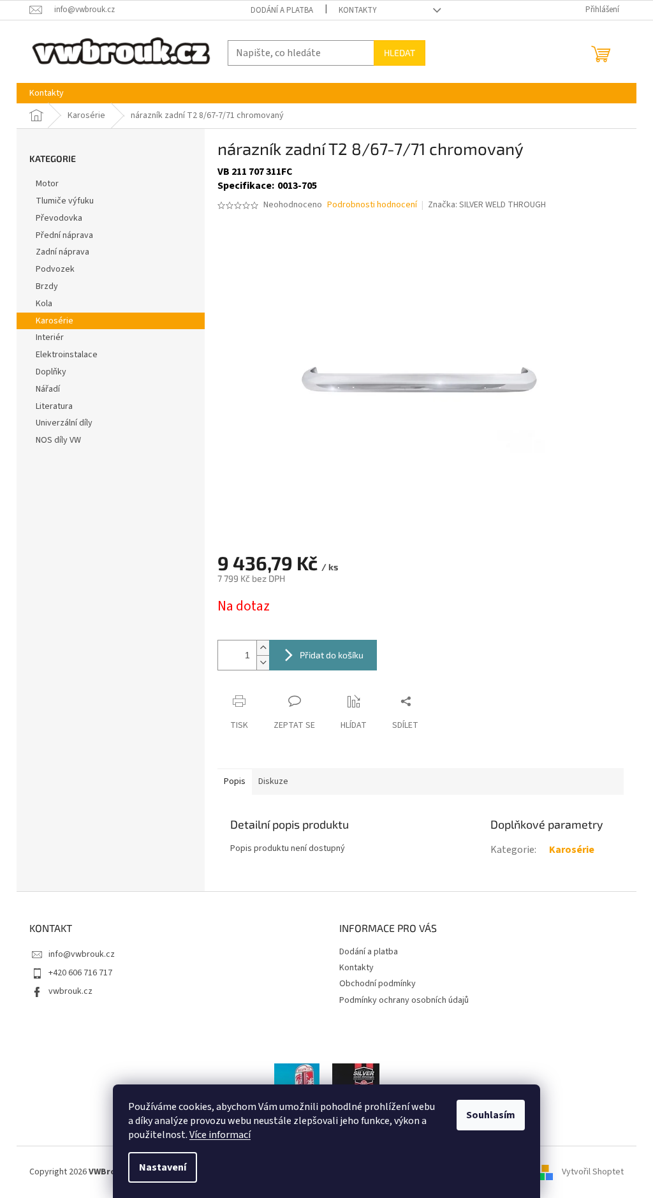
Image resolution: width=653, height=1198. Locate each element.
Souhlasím (490, 1115)
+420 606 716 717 (80, 972)
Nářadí (48, 389)
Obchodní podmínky (377, 983)
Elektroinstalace (67, 354)
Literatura (54, 406)
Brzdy (47, 286)
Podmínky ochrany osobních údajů (404, 1000)
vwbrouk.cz (70, 991)
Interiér (50, 337)
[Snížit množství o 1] (262, 662)
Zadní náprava (62, 252)
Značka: (487, 204)
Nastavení (162, 1167)
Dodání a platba (282, 10)
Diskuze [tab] (273, 781)
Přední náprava (64, 235)
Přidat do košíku (331, 654)
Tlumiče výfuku (65, 201)
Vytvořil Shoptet (593, 1171)
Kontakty (358, 10)
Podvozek (55, 269)
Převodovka (59, 218)
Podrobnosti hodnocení (372, 205)
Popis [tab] (235, 781)
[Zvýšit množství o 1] (262, 647)
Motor (47, 183)
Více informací (220, 1135)
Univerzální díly (64, 423)
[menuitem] (47, 93)
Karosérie (54, 320)
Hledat (399, 52)
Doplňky (51, 372)
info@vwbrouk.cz (81, 954)
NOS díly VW (58, 440)
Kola (44, 303)
